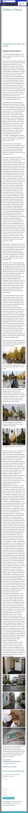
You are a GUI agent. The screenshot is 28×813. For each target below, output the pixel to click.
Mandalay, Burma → (7, 759)
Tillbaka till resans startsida (9, 766)
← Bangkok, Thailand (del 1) (9, 763)
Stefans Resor (12, 9)
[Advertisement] (14, 28)
